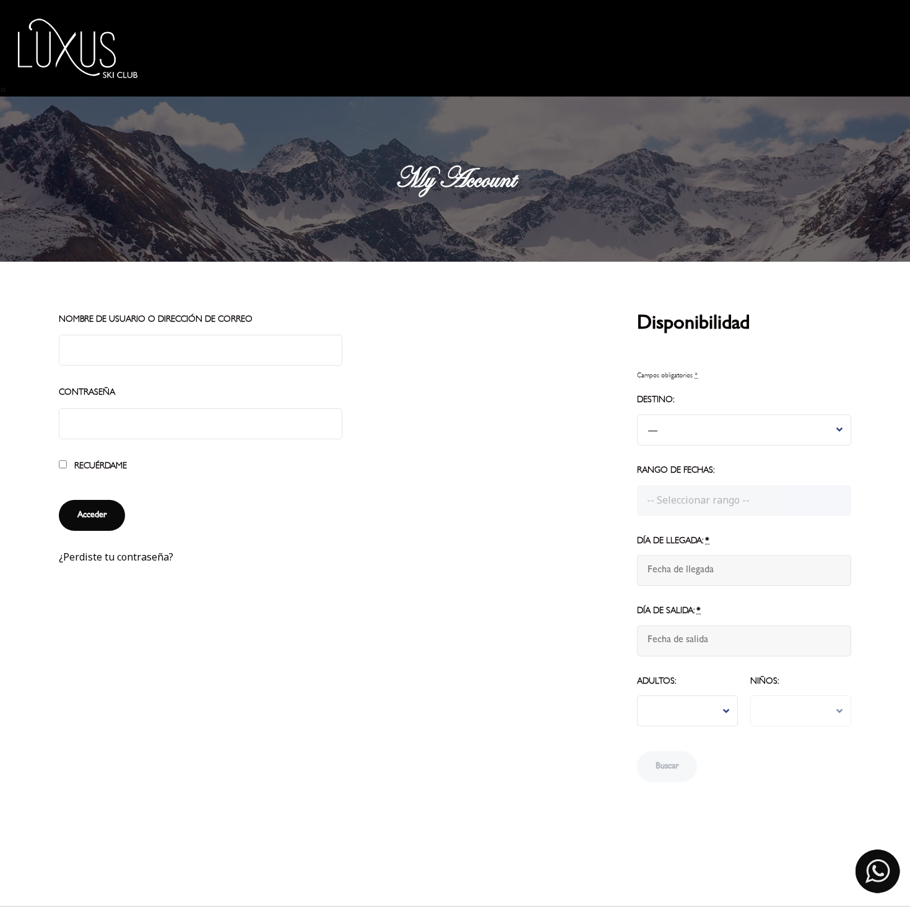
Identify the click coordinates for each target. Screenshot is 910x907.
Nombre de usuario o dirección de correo (156, 319)
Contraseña (87, 392)
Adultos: (656, 681)
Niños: (764, 681)
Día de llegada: (673, 540)
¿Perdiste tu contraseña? (116, 557)
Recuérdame (99, 465)
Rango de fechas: (675, 470)
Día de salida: (669, 610)
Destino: (655, 399)
